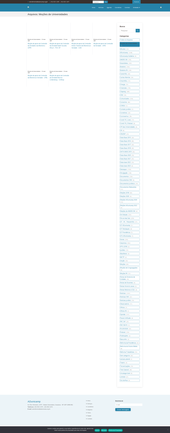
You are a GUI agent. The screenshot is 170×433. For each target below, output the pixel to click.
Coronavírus (125, 116)
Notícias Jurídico (127, 300)
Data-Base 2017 (127, 145)
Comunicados (126, 99)
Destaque (125, 169)
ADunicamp (126, 53)
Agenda (109, 7)
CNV (123, 95)
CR (122, 130)
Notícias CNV (126, 297)
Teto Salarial (126, 370)
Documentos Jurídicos (129, 184)
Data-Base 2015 (127, 137)
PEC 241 (124, 322)
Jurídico (124, 250)
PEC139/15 (125, 325)
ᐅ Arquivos (89, 409)
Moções (124, 264)
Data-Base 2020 (127, 155)
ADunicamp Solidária (128, 56)
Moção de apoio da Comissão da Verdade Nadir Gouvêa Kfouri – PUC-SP (59, 46)
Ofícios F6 (124, 311)
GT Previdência (126, 232)
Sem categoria (126, 356)
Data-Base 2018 (127, 148)
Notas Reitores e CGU (128, 290)
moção (124, 261)
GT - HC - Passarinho (128, 222)
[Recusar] (168, 430)
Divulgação (125, 173)
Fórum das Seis (127, 218)
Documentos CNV (127, 180)
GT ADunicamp (126, 225)
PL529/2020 (125, 329)
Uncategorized (126, 373)
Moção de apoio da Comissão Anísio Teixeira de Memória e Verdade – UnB (81, 46)
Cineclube (125, 88)
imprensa (125, 243)
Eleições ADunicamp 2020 (128, 201)
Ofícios (123, 307)
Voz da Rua (125, 380)
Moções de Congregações (128, 269)
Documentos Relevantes (128, 188)
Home (124, 239)
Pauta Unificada (126, 318)
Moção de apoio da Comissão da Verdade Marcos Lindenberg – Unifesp (59, 78)
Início (93, 7)
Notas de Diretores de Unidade (127, 278)
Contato (127, 7)
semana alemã (126, 359)
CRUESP (124, 134)
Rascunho (124, 339)
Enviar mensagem (123, 410)
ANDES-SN (125, 60)
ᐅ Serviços (89, 403)
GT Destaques (126, 229)
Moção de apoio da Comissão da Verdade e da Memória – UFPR (37, 46)
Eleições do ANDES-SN (128, 211)
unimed (124, 377)
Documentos (126, 176)
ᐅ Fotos (88, 412)
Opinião (124, 314)
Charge (124, 84)
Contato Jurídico (126, 109)
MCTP (123, 257)
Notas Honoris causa (128, 286)
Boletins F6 (125, 70)
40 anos (124, 49)
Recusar (104, 430)
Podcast (124, 332)
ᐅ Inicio (88, 400)
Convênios (118, 7)
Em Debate (125, 215)
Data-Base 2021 (127, 159)
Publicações (125, 336)
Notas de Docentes (127, 283)
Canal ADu (125, 74)
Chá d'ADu (125, 81)
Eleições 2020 (125, 196)
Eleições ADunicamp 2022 (128, 206)
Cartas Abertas (126, 77)
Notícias (101, 7)
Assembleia (125, 63)
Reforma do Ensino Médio (128, 347)
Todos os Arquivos (126, 40)
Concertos (125, 102)
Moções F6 (125, 273)
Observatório (126, 304)
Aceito (97, 430)
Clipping (124, 91)
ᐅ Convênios (89, 406)
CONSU (124, 106)
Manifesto (124, 254)
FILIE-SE (136, 2)
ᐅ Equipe (88, 415)
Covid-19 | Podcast (127, 123)
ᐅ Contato (89, 418)
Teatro (123, 363)
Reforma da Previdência (129, 343)
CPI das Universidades (128, 127)
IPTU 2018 (124, 247)
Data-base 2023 (126, 166)
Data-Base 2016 (127, 141)
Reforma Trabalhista (128, 352)
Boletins (124, 67)
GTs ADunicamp (126, 236)
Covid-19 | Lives (127, 120)
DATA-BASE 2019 (127, 152)
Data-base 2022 (127, 162)
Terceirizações (126, 366)
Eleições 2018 (126, 193)
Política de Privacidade (115, 430)
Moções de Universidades (128, 44)
